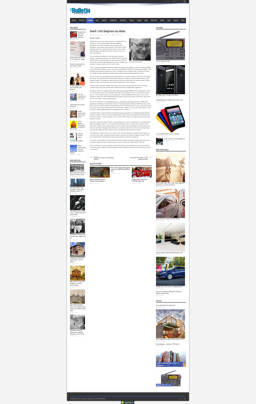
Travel (162, 20)
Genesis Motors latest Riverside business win (169, 252)
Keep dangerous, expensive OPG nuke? (167, 344)
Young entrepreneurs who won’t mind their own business (77, 87)
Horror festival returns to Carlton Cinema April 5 (98, 180)
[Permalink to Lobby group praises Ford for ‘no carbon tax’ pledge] (77, 56)
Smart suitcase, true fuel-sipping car (174, 139)
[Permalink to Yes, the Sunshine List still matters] (73, 100)
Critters (154, 20)
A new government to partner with (165, 305)
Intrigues (123, 20)
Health (176, 20)
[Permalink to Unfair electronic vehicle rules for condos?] (170, 217)
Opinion (90, 20)
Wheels (131, 20)
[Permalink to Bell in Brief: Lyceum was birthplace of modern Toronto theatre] (77, 280)
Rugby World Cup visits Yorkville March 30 (139, 180)
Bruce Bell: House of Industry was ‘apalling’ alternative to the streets (77, 332)
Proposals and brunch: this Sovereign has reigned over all (78, 236)
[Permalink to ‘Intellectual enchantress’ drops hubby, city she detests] (77, 256)
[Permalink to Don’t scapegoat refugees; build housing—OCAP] (170, 338)
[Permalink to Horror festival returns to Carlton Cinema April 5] (100, 177)
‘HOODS (73, 20)
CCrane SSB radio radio (163, 61)
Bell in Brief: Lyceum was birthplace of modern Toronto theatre (77, 283)
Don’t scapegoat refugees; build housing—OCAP (170, 339)
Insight (104, 20)
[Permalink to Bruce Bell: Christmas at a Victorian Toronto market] (77, 171)
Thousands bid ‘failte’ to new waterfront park (139, 158)
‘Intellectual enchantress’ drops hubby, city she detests (77, 259)
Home (71, 1)
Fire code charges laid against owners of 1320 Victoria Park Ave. (120, 169)
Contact (87, 1)
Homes (139, 20)
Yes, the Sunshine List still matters (82, 96)
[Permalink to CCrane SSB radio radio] (170, 60)
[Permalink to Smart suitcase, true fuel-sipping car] (159, 144)
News (146, 20)
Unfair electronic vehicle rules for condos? (168, 219)
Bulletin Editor (100, 34)
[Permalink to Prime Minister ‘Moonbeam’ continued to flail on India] (73, 127)
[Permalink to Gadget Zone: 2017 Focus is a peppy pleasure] (170, 285)
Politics (82, 20)
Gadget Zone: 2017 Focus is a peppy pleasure (169, 286)
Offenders (113, 20)
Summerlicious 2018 (163, 365)
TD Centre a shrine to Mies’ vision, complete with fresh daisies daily (78, 212)
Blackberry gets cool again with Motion (167, 95)
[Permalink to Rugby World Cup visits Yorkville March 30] (142, 177)
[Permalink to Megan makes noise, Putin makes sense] (73, 117)
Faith (182, 20)
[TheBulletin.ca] (81, 13)
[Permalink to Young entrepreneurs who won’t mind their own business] (77, 84)
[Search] (184, 1)
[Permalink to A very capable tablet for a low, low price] (170, 132)
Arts (97, 20)
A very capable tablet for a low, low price (167, 134)
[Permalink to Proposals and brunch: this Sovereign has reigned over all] (77, 233)
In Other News (79, 1)
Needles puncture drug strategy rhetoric (104, 158)
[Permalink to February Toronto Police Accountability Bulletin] (73, 139)
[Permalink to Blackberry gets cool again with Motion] (170, 93)
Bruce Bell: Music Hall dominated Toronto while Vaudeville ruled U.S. (77, 189)
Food (169, 20)
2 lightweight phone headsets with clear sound (169, 100)
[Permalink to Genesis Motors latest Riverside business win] (170, 251)
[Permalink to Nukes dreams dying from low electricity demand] (73, 151)
